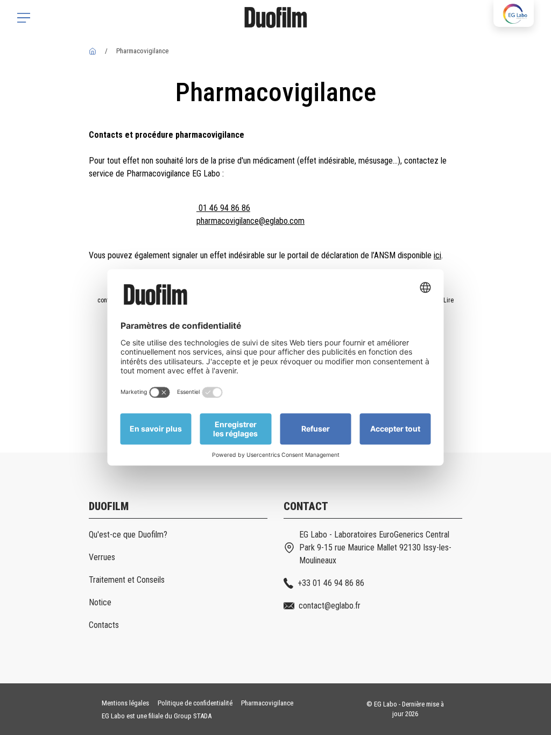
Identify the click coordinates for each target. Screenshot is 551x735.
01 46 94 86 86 (223, 208)
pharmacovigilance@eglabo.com (250, 221)
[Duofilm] (92, 51)
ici (437, 255)
